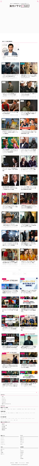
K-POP (21, 444)
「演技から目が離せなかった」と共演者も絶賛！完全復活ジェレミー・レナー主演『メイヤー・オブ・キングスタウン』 (28, 347)
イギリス (10, 418)
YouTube (21, 453)
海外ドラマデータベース (6, 403)
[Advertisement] (25, 50)
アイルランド (2, 418)
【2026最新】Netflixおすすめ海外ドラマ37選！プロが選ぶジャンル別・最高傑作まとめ (28, 310)
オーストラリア (23, 418)
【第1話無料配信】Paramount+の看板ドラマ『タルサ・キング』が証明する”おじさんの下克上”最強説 (28, 366)
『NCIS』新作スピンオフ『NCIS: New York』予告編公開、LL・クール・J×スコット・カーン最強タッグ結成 (28, 244)
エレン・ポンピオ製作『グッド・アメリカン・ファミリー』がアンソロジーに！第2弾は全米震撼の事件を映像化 (28, 188)
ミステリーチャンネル (3, 414)
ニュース (3, 397)
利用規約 (16, 462)
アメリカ (6, 418)
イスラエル (13, 418)
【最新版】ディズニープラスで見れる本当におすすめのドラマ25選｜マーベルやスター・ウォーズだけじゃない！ (28, 291)
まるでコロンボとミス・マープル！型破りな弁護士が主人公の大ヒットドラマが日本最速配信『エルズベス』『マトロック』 (10, 291)
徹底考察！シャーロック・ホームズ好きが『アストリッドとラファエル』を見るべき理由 (28, 329)
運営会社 (3, 429)
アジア (21, 435)
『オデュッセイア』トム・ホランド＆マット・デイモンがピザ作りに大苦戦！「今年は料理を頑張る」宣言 (28, 132)
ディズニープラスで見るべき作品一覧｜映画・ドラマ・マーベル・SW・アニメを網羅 (10, 310)
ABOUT (3, 424)
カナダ (26, 418)
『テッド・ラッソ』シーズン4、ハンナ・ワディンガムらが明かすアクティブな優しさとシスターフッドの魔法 (10, 206)
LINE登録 (21, 458)
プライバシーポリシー (22, 462)
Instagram (22, 452)
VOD (2, 446)
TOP (2, 396)
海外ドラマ (2, 449)
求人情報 (3, 426)
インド (19, 418)
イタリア (16, 418)
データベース (3, 444)
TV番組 (2, 452)
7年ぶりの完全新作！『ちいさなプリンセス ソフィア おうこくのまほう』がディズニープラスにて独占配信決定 (10, 150)
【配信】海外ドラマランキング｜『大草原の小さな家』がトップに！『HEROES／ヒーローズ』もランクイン (28, 76)
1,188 (25, 273)
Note (21, 456)
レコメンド (4, 399)
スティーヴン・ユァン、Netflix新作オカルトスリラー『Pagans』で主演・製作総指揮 (10, 169)
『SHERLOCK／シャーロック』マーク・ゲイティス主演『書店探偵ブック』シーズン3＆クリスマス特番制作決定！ (28, 206)
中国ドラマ (22, 439)
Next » (20, 269)
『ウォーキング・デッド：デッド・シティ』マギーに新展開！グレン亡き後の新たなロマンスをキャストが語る (28, 225)
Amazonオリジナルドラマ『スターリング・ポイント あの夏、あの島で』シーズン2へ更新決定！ (10, 132)
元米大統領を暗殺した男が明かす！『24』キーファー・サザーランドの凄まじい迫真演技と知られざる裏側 (10, 188)
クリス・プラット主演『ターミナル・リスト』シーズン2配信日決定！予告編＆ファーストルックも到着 (28, 113)
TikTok (21, 455)
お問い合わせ (4, 428)
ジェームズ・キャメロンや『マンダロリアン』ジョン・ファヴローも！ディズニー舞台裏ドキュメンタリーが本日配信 (10, 244)
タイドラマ (22, 442)
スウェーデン (30, 418)
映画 (1, 450)
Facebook (22, 450)
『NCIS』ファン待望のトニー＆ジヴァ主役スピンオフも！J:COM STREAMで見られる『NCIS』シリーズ (10, 366)
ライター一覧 (4, 425)
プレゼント (4, 402)
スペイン (34, 418)
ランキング (4, 400)
